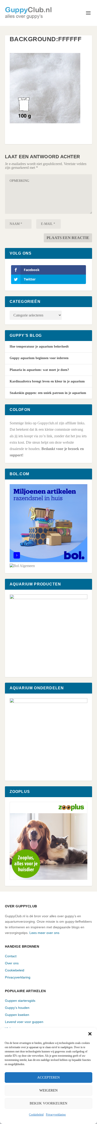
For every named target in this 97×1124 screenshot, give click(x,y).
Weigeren (48, 1090)
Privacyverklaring (56, 1114)
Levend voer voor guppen (24, 1022)
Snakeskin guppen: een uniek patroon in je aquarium (48, 393)
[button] (90, 1033)
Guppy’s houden (17, 1008)
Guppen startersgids (20, 1000)
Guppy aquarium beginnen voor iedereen (39, 358)
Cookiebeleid (36, 1114)
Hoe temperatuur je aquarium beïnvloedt (39, 346)
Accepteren (48, 1077)
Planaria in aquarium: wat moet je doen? (39, 370)
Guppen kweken (17, 1015)
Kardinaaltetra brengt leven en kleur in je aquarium (47, 381)
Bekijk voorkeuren (48, 1103)
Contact (10, 956)
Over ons (12, 963)
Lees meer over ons (44, 933)
